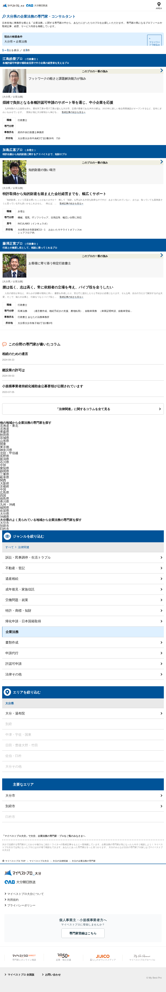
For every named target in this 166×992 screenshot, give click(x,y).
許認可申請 (13, 663)
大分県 (4, 513)
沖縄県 (4, 516)
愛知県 (4, 468)
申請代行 (11, 653)
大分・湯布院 (15, 713)
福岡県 (4, 507)
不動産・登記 (15, 568)
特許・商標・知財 (18, 610)
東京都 (4, 447)
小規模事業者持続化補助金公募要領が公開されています (42, 386)
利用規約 (13, 899)
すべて (9, 547)
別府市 (10, 806)
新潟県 (4, 459)
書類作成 (11, 642)
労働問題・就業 (16, 600)
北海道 (4, 428)
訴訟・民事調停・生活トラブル (28, 557)
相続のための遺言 (15, 354)
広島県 (4, 492)
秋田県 (4, 434)
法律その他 (13, 674)
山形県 (4, 441)
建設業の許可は (13, 370)
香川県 (4, 501)
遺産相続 (11, 578)
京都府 (4, 486)
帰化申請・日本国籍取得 (23, 621)
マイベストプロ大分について (25, 894)
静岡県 (4, 471)
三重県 (4, 474)
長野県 (4, 456)
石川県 (4, 462)
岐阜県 (4, 477)
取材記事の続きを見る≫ (74, 112)
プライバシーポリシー (21, 905)
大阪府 (4, 483)
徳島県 (4, 498)
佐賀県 (4, 510)
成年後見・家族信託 (20, 589)
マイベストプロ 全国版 (21, 974)
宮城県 (4, 438)
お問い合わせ (53, 974)
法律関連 (23, 547)
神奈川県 (6, 450)
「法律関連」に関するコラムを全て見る (83, 409)
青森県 (4, 431)
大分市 (4, 523)
